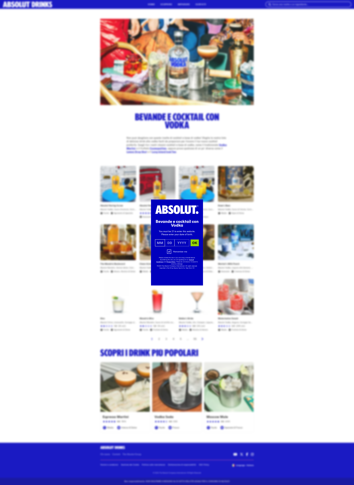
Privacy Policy (171, 262)
